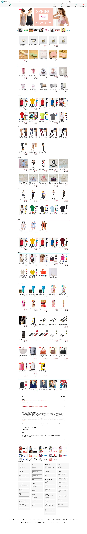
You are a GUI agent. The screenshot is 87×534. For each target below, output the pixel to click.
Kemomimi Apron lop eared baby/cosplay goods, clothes (23, 168)
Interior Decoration (48, 498)
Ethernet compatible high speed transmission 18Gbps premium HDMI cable (63, 325)
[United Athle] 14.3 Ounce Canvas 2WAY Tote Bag (53, 262)
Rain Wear (46, 474)
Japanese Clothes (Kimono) (23, 476)
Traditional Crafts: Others (62, 486)
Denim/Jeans (21, 471)
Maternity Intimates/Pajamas (23, 505)
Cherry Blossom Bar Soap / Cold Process (63, 59)
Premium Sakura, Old (52, 89)
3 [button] (44, 27)
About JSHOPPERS (57, 519)
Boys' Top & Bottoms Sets (36, 475)
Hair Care (46, 485)
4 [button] (46, 27)
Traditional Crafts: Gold (61, 482)
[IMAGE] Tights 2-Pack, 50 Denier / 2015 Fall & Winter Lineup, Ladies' (33, 137)
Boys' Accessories (35, 476)
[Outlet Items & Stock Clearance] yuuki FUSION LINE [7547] (43, 355)
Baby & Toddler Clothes (22, 501)
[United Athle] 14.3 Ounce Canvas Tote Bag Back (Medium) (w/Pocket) (63, 263)
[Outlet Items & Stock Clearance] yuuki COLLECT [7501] (53, 355)
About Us (10, 519)
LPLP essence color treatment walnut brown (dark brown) (33, 294)
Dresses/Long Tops (22, 467)
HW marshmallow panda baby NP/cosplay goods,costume (32, 169)
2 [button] (43, 27)
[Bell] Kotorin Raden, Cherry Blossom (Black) (33, 45)
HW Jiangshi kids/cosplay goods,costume (33, 199)
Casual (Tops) (34, 496)
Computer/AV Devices (48, 504)
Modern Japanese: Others (62, 497)
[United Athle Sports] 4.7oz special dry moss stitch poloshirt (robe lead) (23, 107)
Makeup (46, 482)
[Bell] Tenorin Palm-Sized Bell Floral (43, 44)
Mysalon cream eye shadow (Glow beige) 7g (63, 308)
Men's (33, 494)
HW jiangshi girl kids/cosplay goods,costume (43, 199)
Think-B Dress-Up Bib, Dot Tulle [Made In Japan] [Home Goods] (23, 183)
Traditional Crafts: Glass (61, 483)
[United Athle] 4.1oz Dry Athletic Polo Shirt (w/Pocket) (62, 121)
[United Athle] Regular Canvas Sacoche (32, 263)
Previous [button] (17, 30)
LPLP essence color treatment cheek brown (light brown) (23, 294)
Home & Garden (60, 500)
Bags (46, 466)
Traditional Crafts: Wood (61, 478)
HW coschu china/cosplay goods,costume (43, 230)
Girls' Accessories (35, 471)
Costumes (46, 506)
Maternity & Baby (23, 499)
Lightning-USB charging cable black (62, 339)
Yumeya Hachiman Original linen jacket (63, 389)
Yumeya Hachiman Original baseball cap (23, 389)
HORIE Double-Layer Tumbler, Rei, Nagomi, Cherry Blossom (22, 76)
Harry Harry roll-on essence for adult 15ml (33, 308)
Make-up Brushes (47, 489)
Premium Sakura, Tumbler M (63, 89)
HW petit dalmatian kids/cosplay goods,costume (23, 199)
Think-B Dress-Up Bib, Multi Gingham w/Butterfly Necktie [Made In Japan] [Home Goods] (53, 183)
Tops (20, 466)
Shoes (33, 501)
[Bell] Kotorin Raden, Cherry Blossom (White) (23, 45)
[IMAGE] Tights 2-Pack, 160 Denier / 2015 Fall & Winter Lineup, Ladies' (63, 137)
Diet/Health (46, 486)
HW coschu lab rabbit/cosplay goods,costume (21, 231)
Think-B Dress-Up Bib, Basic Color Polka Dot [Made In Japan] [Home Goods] (53, 169)
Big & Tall (33, 504)
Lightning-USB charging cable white (52, 339)
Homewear (20, 491)
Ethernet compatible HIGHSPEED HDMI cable (43, 325)
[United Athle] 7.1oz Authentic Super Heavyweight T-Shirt (62, 247)
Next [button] (69, 30)
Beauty (59, 503)
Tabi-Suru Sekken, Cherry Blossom (23, 59)
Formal (20, 474)
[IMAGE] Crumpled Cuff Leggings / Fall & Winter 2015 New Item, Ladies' (22, 152)
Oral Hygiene (47, 490)
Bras (20, 486)
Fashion (59, 501)
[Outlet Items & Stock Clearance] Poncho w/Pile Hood (23, 355)
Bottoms (59, 466)
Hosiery (20, 494)
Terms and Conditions (17, 519)
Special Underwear (22, 490)
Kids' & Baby (60, 467)
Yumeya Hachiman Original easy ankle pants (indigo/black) (33, 389)
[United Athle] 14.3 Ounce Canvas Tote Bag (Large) (23, 277)
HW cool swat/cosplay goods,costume (62, 199)
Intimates (21, 483)
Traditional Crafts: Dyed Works (62, 479)
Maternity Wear (21, 504)
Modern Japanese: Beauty (62, 496)
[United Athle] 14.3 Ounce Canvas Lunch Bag (33, 277)
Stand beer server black (32, 324)
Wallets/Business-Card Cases (49, 467)
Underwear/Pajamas (35, 500)
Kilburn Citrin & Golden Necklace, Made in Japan (53, 277)
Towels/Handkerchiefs (48, 502)
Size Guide (76, 519)
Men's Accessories (48, 472)
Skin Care (46, 481)
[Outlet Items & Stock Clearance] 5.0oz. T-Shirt (32, 371)
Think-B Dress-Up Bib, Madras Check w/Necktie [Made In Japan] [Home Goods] (32, 183)
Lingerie (20, 489)
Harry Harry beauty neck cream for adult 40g (52, 294)
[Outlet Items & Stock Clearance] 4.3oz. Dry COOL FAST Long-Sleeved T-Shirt (33, 355)
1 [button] (42, 27)
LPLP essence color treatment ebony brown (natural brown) (42, 294)
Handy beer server (21, 324)
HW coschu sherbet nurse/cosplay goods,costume (32, 231)
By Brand (46, 501)
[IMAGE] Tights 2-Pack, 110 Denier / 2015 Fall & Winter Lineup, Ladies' (53, 137)
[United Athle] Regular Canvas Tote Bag (22, 263)
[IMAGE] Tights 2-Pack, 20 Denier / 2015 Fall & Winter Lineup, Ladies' (23, 137)
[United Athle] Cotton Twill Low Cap (43, 263)
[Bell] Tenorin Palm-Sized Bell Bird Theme (53, 44)
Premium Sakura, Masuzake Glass (43, 89)
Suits (20, 472)
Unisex (20, 478)
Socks (20, 493)
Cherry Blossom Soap (52, 58)
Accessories (34, 502)
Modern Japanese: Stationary (62, 495)
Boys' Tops (33, 472)
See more (63, 396)
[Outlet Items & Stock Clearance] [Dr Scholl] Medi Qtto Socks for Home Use (43, 371)
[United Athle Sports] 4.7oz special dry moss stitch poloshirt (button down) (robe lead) (43, 107)
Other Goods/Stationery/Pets (49, 495)
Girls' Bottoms (34, 467)
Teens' (33, 483)
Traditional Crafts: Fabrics (62, 481)
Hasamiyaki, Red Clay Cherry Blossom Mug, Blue (43, 75)
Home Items (47, 497)
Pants (20, 470)
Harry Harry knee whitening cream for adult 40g (63, 294)
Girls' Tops (33, 466)
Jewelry (46, 470)
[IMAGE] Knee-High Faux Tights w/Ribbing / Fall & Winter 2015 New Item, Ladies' (43, 152)
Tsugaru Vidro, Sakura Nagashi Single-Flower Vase (33, 89)
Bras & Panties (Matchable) (23, 485)
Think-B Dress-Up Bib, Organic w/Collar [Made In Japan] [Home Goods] (63, 183)
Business (33, 498)
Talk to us (50, 519)
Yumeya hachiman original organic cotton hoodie (53, 389)
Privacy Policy (26, 519)
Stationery (46, 500)
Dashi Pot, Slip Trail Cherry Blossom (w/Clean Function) (63, 75)
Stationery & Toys (60, 504)
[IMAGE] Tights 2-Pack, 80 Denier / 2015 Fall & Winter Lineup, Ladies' (43, 137)
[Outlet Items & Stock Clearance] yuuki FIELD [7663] (62, 355)
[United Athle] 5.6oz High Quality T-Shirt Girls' (63, 106)
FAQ (64, 519)
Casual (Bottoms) (34, 497)
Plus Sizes (21, 475)
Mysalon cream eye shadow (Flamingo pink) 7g (53, 308)
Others (20, 479)
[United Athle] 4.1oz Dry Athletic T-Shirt (32, 121)
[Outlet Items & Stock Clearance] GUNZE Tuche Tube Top (23, 371)
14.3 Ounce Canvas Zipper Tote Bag (43, 277)
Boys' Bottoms (34, 490)
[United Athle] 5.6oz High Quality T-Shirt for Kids (22, 214)
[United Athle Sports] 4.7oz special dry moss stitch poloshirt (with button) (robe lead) (53, 107)
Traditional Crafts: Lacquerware (62, 473)
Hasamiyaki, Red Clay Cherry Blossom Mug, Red (53, 75)
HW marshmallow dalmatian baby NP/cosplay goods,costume (43, 169)
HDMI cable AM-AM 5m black (52, 325)
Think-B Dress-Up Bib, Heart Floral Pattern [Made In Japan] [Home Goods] (43, 183)
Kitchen (59, 499)
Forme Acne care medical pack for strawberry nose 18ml (43, 309)
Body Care (46, 483)
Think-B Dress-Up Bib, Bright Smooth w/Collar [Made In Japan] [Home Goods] (63, 169)
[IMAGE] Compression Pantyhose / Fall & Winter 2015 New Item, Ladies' (33, 152)
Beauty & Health (48, 479)
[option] (43, 17)
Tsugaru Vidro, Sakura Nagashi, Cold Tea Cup (22, 89)
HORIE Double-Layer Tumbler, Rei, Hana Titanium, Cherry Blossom (33, 76)
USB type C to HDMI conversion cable (22, 339)
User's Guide (69, 519)
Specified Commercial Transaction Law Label (38, 519)
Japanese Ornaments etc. (49, 505)
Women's (21, 464)
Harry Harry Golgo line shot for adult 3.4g (23, 308)
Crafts (59, 471)
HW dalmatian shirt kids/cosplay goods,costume (53, 199)
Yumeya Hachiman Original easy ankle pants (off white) (43, 389)
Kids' (33, 464)
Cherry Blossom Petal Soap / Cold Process (43, 59)
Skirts (20, 468)
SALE (59, 464)
